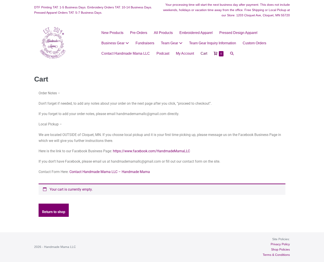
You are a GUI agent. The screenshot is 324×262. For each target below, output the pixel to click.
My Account (185, 53)
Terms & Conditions (276, 254)
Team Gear (170, 43)
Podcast (162, 53)
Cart (204, 53)
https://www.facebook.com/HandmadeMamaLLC (152, 151)
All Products (163, 33)
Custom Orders (254, 43)
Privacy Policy (280, 244)
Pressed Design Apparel (238, 33)
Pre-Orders (138, 33)
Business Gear (113, 43)
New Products (112, 33)
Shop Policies (280, 249)
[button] (232, 53)
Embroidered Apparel (196, 33)
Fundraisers (145, 43)
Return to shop (53, 212)
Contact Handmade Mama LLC (125, 53)
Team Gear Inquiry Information (212, 43)
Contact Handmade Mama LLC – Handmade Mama (109, 172)
